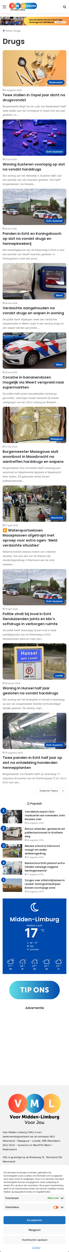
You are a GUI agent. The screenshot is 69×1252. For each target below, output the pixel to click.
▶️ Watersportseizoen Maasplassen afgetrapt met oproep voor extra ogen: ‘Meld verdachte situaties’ (30, 538)
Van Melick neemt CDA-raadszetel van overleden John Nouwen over (45, 815)
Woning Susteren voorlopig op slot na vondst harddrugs (34, 167)
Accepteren (34, 1220)
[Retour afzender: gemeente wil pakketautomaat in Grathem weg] (12, 833)
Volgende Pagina (48, 790)
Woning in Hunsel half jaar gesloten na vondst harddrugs (30, 691)
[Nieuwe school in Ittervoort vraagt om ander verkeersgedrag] (12, 851)
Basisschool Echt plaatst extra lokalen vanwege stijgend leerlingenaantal (45, 866)
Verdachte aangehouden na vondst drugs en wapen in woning (33, 310)
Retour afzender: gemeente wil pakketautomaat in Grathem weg (45, 832)
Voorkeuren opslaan (34, 1239)
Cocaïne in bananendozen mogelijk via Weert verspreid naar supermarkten (33, 382)
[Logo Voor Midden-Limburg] (23, 6)
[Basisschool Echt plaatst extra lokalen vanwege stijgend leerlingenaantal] (12, 868)
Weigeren (34, 1230)
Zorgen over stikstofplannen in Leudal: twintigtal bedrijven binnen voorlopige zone (45, 884)
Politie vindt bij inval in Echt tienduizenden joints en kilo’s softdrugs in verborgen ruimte (30, 618)
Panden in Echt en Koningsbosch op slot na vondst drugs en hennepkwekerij (32, 238)
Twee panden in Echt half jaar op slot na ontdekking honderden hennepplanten (32, 762)
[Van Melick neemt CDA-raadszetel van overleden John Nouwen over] (12, 816)
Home (8, 30)
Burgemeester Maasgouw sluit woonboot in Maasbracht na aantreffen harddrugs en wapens (33, 456)
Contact (36, 1247)
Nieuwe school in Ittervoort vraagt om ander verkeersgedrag (42, 849)
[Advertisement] (34, 1045)
